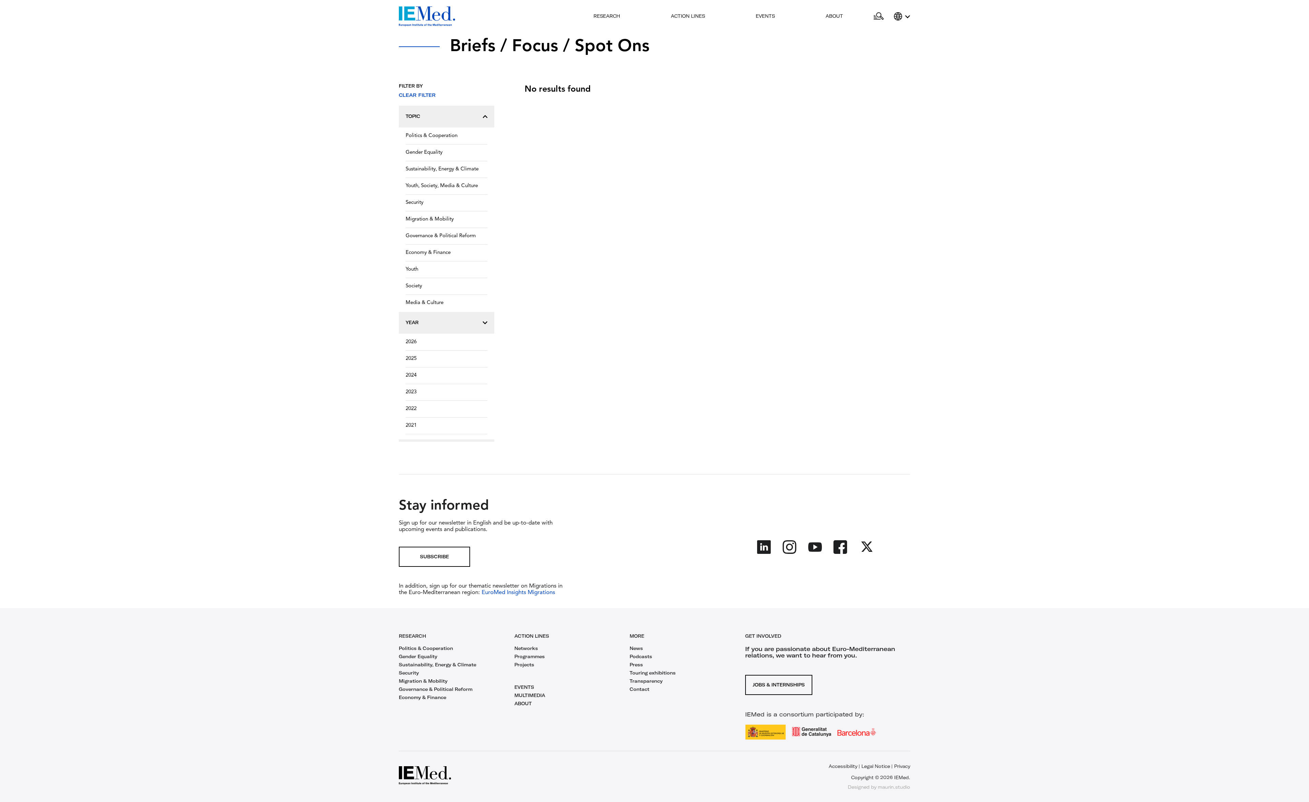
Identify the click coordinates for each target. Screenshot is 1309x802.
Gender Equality (424, 152)
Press (636, 664)
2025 (411, 358)
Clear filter (417, 95)
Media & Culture (424, 302)
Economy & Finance (428, 252)
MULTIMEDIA (529, 695)
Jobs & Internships (779, 684)
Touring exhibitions (653, 673)
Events (765, 16)
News (636, 648)
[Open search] (879, 16)
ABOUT (523, 703)
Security (414, 202)
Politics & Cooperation (431, 135)
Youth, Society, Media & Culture (442, 185)
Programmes (529, 656)
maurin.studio (894, 787)
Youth (412, 269)
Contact (639, 689)
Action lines (688, 16)
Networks (526, 648)
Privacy (902, 766)
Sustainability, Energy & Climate (442, 169)
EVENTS (524, 687)
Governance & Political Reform (441, 236)
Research (606, 16)
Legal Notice (875, 766)
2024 (411, 375)
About (834, 16)
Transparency (646, 681)
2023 (411, 392)
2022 (411, 408)
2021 (411, 425)
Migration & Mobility (430, 219)
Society (414, 286)
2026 (411, 342)
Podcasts (641, 656)
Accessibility (843, 766)
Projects (524, 664)
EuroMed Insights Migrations (517, 592)
